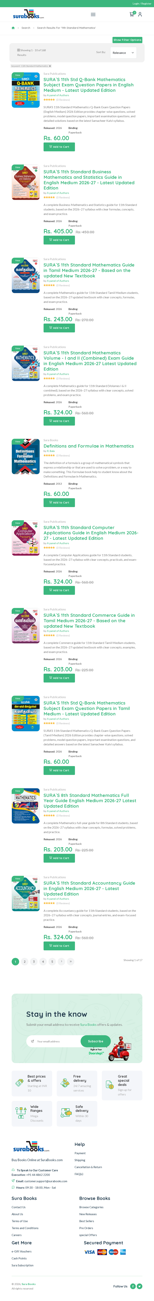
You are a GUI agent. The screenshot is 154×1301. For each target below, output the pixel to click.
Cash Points (19, 1258)
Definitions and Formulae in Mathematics (89, 446)
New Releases (88, 1214)
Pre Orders (86, 1228)
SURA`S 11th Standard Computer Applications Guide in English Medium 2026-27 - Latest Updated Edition (91, 533)
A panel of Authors (58, 95)
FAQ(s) (79, 1174)
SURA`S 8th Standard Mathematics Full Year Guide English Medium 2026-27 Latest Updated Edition (90, 800)
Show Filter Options (127, 40)
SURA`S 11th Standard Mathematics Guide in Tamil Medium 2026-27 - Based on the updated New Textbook (89, 270)
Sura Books (51, 440)
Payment (80, 1153)
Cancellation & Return (88, 1167)
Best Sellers (86, 1221)
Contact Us (19, 1207)
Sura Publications (55, 73)
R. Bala (51, 450)
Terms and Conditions (25, 1228)
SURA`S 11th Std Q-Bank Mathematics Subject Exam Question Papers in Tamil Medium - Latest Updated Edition (87, 708)
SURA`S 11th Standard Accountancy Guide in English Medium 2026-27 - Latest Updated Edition (89, 888)
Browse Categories (91, 1207)
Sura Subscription (22, 1265)
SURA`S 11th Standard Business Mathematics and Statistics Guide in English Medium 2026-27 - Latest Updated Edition (89, 180)
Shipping (80, 1160)
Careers (17, 1235)
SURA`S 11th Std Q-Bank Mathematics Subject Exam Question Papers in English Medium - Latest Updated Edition (89, 85)
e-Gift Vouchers (22, 1251)
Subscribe (95, 1041)
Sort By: (101, 52)
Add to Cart (61, 147)
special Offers (88, 1235)
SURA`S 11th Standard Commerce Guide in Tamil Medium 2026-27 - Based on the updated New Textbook (89, 620)
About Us (17, 1214)
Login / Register (142, 3)
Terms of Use (20, 1221)
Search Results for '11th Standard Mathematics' (66, 28)
